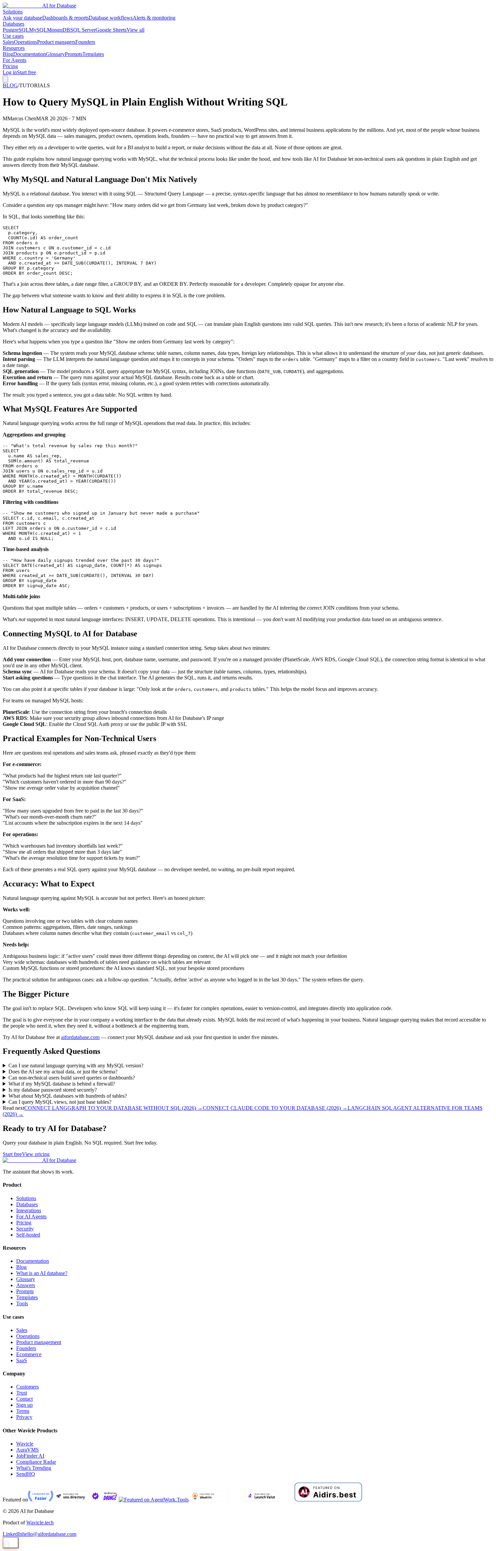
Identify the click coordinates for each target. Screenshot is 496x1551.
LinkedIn (12, 1534)
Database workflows (111, 18)
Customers (27, 1387)
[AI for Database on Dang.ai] (104, 1499)
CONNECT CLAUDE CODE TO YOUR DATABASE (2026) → (275, 1108)
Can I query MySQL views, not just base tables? (59, 1102)
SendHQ (25, 1474)
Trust (21, 1393)
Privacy (24, 1417)
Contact (24, 1399)
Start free (26, 72)
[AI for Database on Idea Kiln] (209, 1499)
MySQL (38, 30)
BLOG (10, 85)
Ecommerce (29, 1354)
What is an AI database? (41, 1273)
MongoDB (58, 30)
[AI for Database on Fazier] (40, 1499)
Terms (22, 1411)
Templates (93, 54)
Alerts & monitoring (154, 18)
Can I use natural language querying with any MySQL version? (75, 1065)
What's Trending (33, 1468)
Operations (25, 42)
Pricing (10, 66)
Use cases (13, 36)
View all (135, 30)
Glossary (55, 54)
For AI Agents (31, 1216)
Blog (8, 54)
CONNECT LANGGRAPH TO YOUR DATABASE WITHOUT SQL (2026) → (113, 1108)
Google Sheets (111, 30)
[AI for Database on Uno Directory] (71, 1499)
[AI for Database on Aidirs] (328, 1499)
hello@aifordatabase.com (49, 1534)
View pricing (36, 1154)
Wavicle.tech (40, 1522)
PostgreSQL (16, 30)
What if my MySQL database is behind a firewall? (61, 1084)
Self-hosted (28, 1235)
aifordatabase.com (80, 1037)
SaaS (21, 1360)
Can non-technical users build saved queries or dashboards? (71, 1078)
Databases (13, 24)
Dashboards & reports (65, 18)
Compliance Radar (36, 1462)
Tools (22, 1303)
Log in (10, 72)
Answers (25, 1285)
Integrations (28, 1210)
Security (25, 1228)
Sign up (24, 1405)
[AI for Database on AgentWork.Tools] (154, 1499)
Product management (38, 1342)
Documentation (29, 54)
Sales (8, 42)
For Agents (14, 60)
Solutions (13, 11)
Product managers (56, 42)
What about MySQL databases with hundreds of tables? (67, 1096)
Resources (14, 48)
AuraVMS (27, 1450)
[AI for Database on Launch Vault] (262, 1499)
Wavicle (24, 1444)
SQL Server (82, 30)
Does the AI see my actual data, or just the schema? (62, 1071)
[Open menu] (5, 79)
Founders (85, 42)
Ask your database (22, 18)
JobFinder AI (30, 1456)
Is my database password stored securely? (52, 1090)
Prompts (73, 54)
